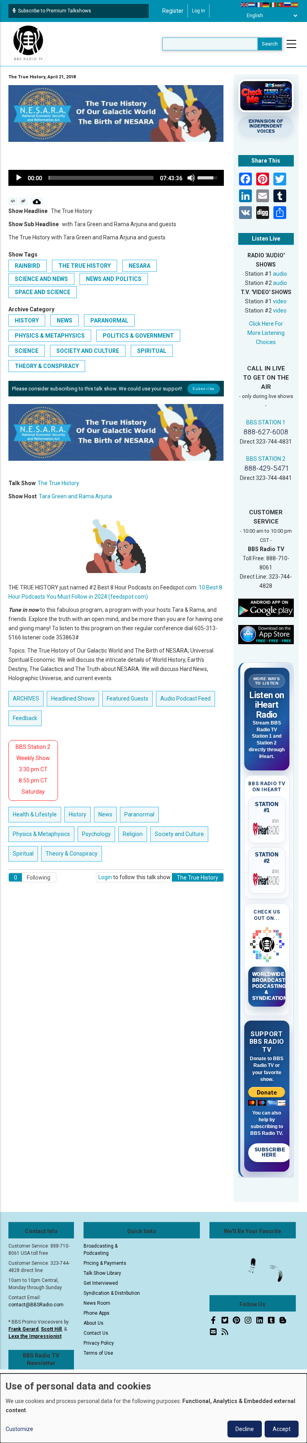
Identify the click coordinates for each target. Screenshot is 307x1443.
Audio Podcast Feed (185, 698)
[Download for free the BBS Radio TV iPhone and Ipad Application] (266, 634)
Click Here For (266, 323)
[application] (116, 178)
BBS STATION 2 (265, 459)
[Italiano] (273, 4)
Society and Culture (87, 351)
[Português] (280, 4)
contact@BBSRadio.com (36, 1305)
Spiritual (151, 351)
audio (280, 274)
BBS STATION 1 (265, 422)
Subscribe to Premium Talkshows (54, 11)
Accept (282, 1429)
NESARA (139, 266)
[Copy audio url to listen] (23, 201)
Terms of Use (98, 1353)
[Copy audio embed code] (13, 201)
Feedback (25, 718)
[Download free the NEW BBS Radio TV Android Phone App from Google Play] (266, 607)
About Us (94, 1323)
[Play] (19, 178)
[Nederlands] (251, 4)
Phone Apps (97, 1313)
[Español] (295, 4)
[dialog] (153, 1408)
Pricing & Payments (105, 1263)
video (280, 301)
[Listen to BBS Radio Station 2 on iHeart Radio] (267, 878)
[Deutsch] (266, 4)
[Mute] (191, 178)
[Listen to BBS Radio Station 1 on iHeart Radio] (267, 827)
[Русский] (287, 4)
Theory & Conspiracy (47, 366)
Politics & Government (138, 335)
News (64, 320)
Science (26, 351)
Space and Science (42, 292)
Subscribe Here (270, 1152)
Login (105, 877)
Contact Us (96, 1333)
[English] (244, 4)
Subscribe (203, 388)
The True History (84, 266)
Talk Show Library (102, 1273)
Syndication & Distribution (112, 1293)
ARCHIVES (26, 698)
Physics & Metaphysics (50, 335)
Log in (198, 11)
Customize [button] (19, 1429)
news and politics (114, 279)
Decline (244, 1429)
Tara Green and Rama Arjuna (75, 496)
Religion (133, 834)
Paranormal (109, 320)
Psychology (96, 834)
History (27, 320)
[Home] (28, 43)
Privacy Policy (99, 1343)
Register (172, 11)
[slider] (101, 178)
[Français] (259, 4)
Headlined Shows (73, 698)
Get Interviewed (101, 1283)
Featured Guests (127, 698)
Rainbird (27, 266)
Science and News (41, 279)
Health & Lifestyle (35, 814)
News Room (97, 1303)
